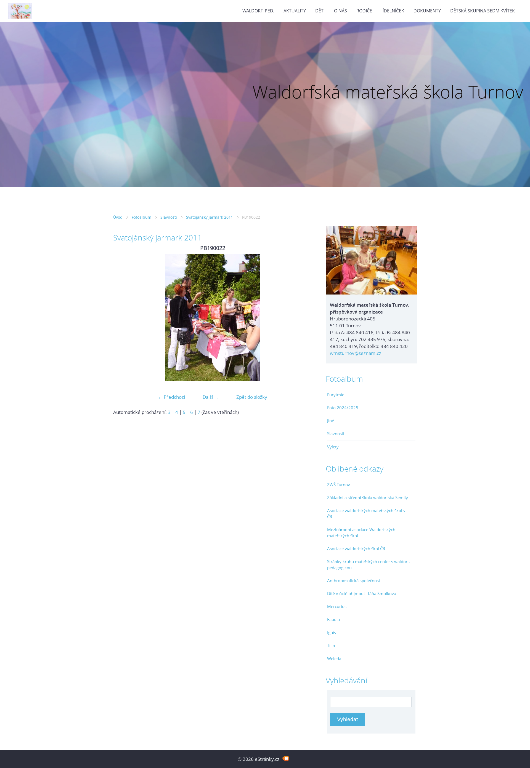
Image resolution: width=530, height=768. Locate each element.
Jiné (330, 420)
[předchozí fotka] (122, 317)
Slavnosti (168, 217)
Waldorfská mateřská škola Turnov (387, 92)
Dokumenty (427, 11)
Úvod (118, 217)
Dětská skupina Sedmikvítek (482, 11)
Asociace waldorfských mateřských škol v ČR (366, 513)
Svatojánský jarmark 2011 (209, 217)
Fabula (333, 619)
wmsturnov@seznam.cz (355, 353)
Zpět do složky (251, 397)
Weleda (334, 658)
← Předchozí (171, 397)
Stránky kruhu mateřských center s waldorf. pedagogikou (368, 564)
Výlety (333, 446)
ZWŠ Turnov (338, 484)
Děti (320, 11)
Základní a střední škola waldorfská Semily (367, 497)
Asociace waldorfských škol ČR (356, 548)
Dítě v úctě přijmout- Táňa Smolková (361, 593)
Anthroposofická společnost (353, 580)
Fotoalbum (141, 217)
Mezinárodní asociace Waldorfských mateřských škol (361, 532)
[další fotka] (303, 317)
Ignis (331, 632)
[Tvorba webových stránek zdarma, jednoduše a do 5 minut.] (286, 758)
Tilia (331, 645)
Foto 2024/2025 (342, 407)
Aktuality (294, 11)
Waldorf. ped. (258, 11)
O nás (340, 11)
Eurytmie (335, 394)
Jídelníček (392, 11)
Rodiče (364, 11)
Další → (211, 397)
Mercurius (336, 606)
